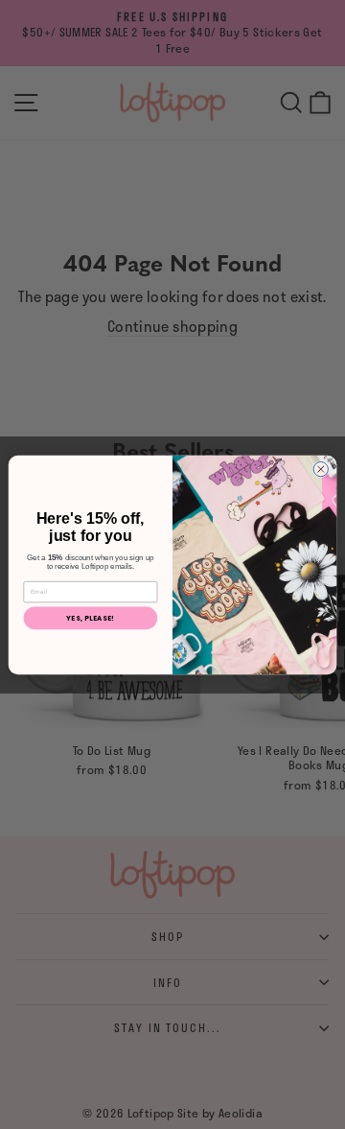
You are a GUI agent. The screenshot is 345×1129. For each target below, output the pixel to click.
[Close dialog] (320, 468)
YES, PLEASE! (90, 617)
